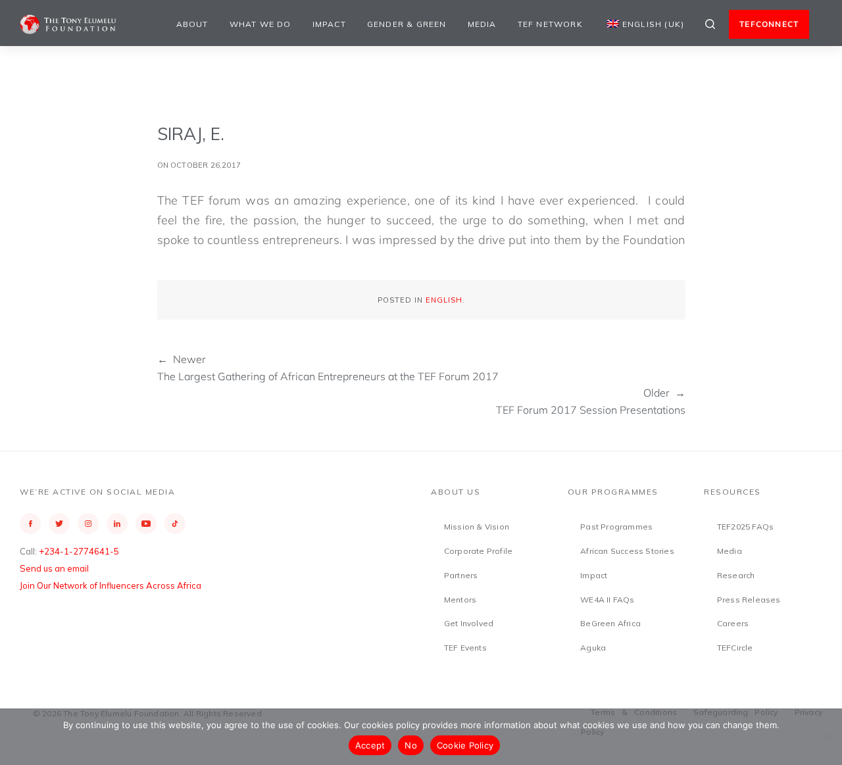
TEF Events (465, 648)
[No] (825, 736)
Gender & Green (407, 24)
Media (482, 24)
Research (736, 575)
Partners (461, 575)
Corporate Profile (478, 551)
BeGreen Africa (610, 623)
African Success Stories (627, 551)
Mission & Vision (476, 526)
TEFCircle (735, 648)
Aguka (593, 648)
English (444, 300)
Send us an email (54, 568)
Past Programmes (616, 526)
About (192, 24)
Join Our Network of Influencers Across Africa (110, 585)
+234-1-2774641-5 (79, 551)
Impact (329, 24)
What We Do (260, 24)
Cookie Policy (465, 745)
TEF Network (550, 24)
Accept (370, 745)
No (411, 745)
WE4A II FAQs (607, 600)
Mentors (460, 600)
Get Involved (468, 623)
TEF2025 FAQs (745, 526)
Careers (733, 623)
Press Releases (749, 600)
